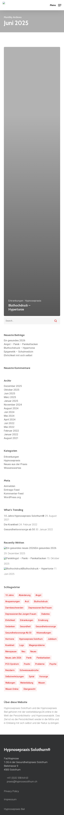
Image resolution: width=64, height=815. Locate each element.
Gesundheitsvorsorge (46, 626)
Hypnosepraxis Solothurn (31, 639)
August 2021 (11, 438)
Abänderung (25, 595)
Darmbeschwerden (14, 608)
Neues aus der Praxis (15, 464)
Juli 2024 (9, 412)
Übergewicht (29, 689)
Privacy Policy (11, 791)
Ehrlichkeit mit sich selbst (18, 355)
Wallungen (10, 683)
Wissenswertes (12, 468)
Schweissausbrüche (29, 670)
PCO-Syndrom (12, 664)
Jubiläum (52, 639)
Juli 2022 (9, 423)
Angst (38, 595)
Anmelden (9, 486)
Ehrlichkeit (10, 620)
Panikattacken (43, 658)
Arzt (27, 601)
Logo (21, 645)
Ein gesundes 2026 (14, 340)
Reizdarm (10, 670)
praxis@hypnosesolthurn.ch (21, 781)
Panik (29, 658)
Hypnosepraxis (33, 300)
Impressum (10, 799)
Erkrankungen (15, 300)
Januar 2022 (11, 434)
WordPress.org (12, 497)
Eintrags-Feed (11, 490)
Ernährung (43, 620)
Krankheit (9, 645)
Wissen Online (11, 689)
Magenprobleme (37, 645)
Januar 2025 (11, 401)
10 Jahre (9, 595)
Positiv (27, 664)
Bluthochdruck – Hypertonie (19, 348)
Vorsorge (43, 676)
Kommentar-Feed (14, 493)
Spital (31, 676)
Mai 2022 (9, 427)
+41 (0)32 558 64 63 (17, 777)
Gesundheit (25, 626)
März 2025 (10, 397)
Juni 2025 (9, 393)
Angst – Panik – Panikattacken (21, 344)
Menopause (11, 651)
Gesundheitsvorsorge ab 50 (18, 633)
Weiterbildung (26, 683)
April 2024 (9, 419)
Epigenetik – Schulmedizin (18, 351)
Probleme (40, 664)
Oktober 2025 (11, 390)
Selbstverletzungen (14, 676)
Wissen (41, 683)
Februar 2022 (11, 430)
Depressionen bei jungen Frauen (20, 614)
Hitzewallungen (43, 633)
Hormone (9, 639)
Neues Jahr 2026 (13, 658)
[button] (55, 4)
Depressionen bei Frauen (40, 608)
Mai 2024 (9, 416)
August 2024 (11, 408)
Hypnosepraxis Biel (14, 809)
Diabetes (45, 614)
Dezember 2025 (13, 386)
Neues (33, 651)
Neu (23, 651)
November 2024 (13, 404)
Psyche (53, 664)
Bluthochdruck (41, 601)
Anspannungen (12, 601)
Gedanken (10, 626)
